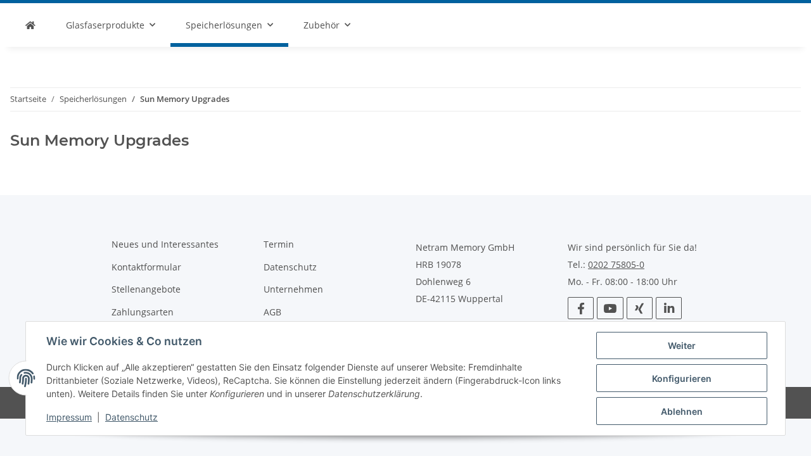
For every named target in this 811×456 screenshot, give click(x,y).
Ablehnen (682, 411)
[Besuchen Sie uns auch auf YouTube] (610, 308)
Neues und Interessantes (165, 244)
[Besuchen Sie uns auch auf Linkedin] (669, 308)
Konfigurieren (682, 378)
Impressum (69, 417)
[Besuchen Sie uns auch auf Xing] (640, 308)
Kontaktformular (146, 267)
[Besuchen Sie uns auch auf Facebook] (581, 308)
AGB (272, 312)
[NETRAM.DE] (30, 25)
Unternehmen (293, 289)
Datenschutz (131, 417)
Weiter (682, 345)
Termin (279, 244)
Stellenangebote (146, 289)
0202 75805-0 (616, 264)
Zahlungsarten (143, 312)
